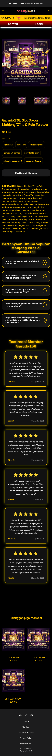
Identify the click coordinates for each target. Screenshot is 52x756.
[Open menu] (3, 11)
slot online (8, 144)
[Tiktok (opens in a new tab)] (26, 715)
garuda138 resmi (33, 161)
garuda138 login (31, 153)
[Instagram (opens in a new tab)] (31, 715)
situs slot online (36, 144)
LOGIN (39, 24)
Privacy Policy (26, 738)
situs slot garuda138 (13, 161)
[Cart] (49, 11)
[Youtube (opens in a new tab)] (20, 715)
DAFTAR (13, 24)
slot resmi (21, 144)
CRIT (30, 751)
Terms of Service (26, 732)
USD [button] (25, 721)
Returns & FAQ (26, 743)
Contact (26, 727)
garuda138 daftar (12, 153)
